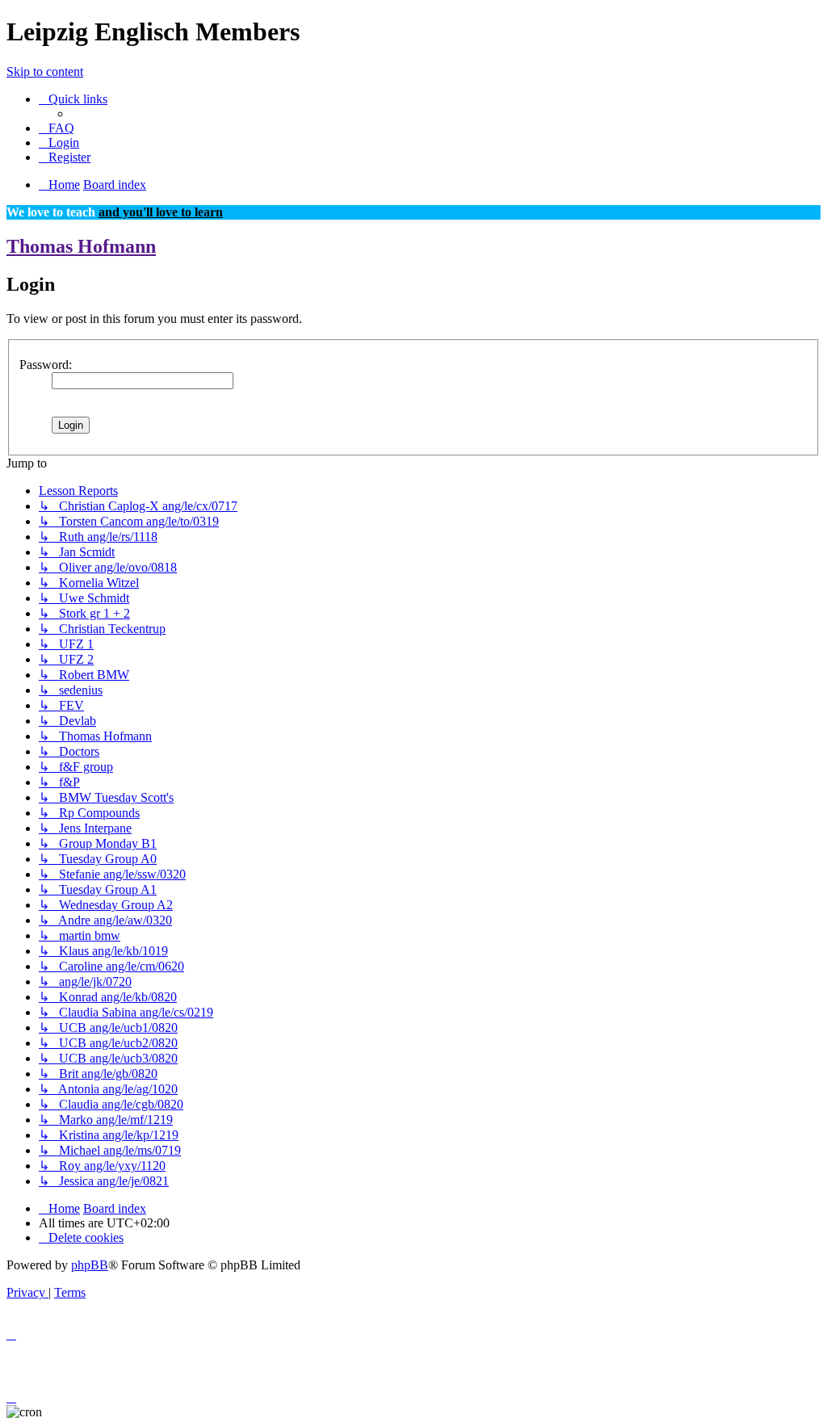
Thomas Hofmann (81, 246)
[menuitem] (56, 128)
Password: (45, 364)
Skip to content (44, 71)
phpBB (89, 1265)
